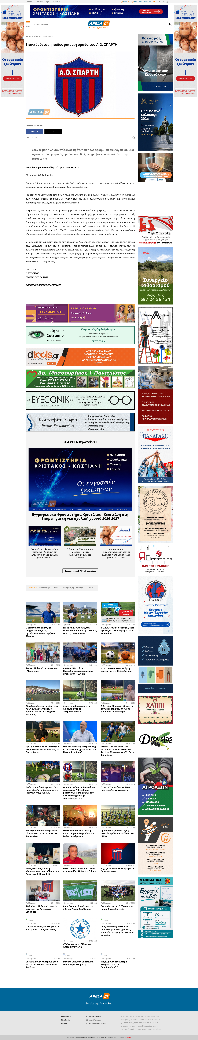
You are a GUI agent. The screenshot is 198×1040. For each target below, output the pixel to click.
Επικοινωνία (31, 2)
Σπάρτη (90, 588)
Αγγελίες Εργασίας (41, 24)
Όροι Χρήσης (94, 1037)
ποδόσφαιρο (80, 588)
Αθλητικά (37, 36)
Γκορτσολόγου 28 (96, 1016)
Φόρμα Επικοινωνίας (97, 1023)
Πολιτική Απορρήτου (108, 1037)
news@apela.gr (95, 1020)
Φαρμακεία (66, 1016)
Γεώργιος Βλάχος (67, 588)
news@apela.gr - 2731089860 (48, 2)
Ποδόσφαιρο (48, 36)
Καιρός (64, 1023)
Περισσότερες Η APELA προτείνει (80, 571)
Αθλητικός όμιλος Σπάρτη (49, 588)
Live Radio (65, 1020)
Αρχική (28, 36)
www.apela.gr (82, 1037)
